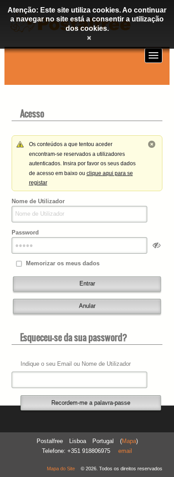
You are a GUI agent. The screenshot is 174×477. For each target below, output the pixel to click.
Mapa (129, 441)
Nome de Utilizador (38, 201)
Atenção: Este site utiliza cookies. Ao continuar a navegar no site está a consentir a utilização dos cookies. (87, 19)
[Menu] (153, 55)
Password (25, 232)
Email (125, 451)
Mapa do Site (61, 468)
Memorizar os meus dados (62, 263)
